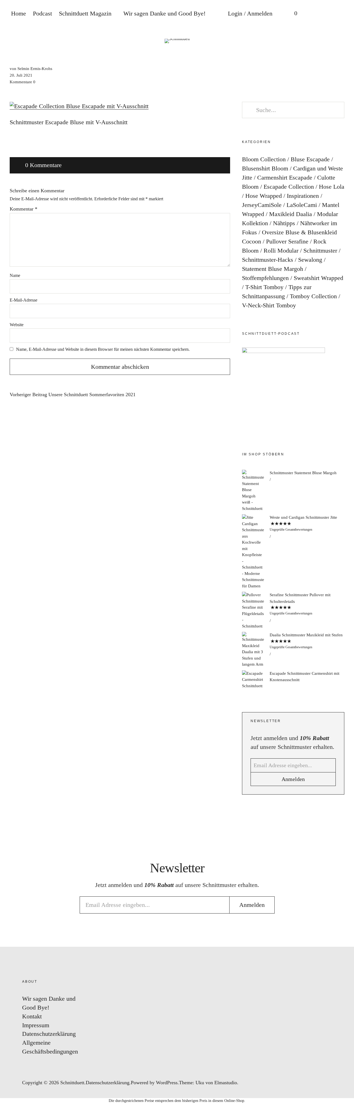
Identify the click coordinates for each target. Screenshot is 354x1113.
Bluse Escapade (310, 159)
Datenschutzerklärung (49, 1033)
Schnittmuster (320, 250)
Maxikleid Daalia (290, 214)
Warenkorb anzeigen (291, 14)
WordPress (167, 1082)
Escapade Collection (289, 186)
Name (15, 275)
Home (18, 13)
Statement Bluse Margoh (272, 268)
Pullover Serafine (287, 241)
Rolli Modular (281, 250)
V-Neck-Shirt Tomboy (269, 305)
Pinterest (344, 554)
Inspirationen (303, 195)
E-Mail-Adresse (23, 300)
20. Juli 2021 (21, 75)
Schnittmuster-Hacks (267, 259)
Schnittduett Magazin (85, 13)
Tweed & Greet (344, 571)
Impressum (35, 1025)
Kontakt (32, 1016)
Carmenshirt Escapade (284, 177)
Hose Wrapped (263, 195)
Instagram (344, 521)
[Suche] (314, 14)
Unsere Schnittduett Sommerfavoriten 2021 (73, 394)
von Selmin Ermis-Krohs (31, 68)
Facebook (344, 538)
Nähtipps (284, 223)
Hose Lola (331, 186)
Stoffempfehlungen (265, 277)
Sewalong (310, 259)
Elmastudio (225, 1082)
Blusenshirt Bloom (265, 168)
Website (17, 324)
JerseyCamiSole (262, 204)
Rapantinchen (344, 588)
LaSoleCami (302, 204)
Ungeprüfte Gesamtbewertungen (291, 529)
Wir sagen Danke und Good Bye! (164, 13)
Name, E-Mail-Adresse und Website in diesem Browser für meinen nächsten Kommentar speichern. (103, 349)
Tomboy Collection (313, 296)
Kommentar (23, 209)
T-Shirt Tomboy (264, 287)
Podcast (42, 13)
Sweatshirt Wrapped (318, 277)
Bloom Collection (264, 159)
